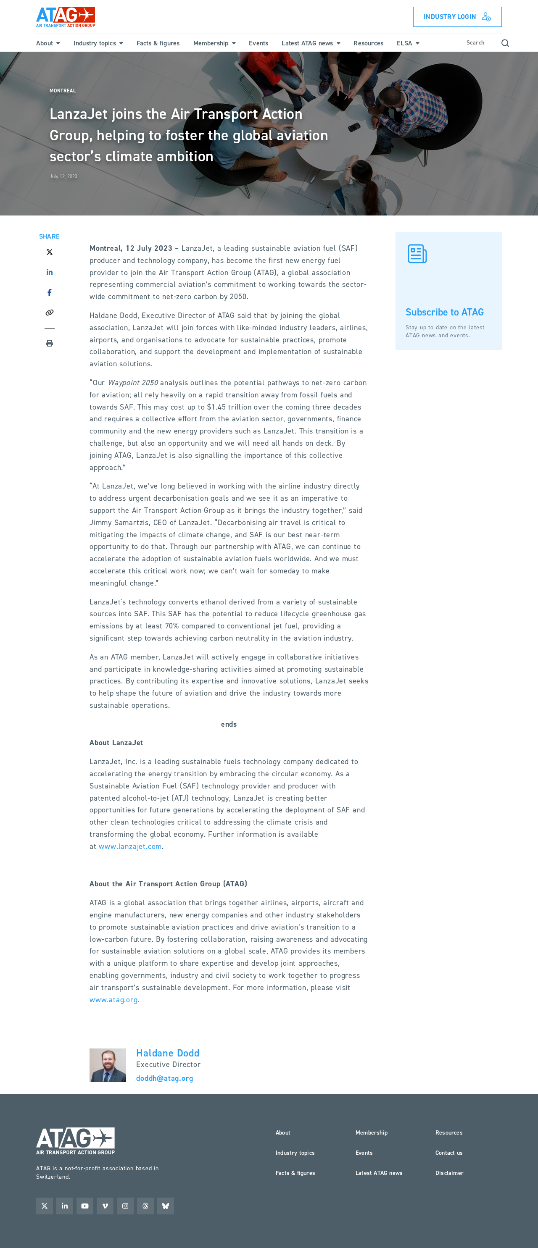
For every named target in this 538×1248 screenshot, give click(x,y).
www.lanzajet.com (130, 846)
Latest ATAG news (379, 1173)
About (283, 1133)
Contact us (449, 1153)
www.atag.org (114, 1000)
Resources (449, 1133)
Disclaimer (449, 1173)
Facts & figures (295, 1173)
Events (364, 1153)
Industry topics (295, 1153)
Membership (372, 1133)
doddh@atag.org (164, 1078)
